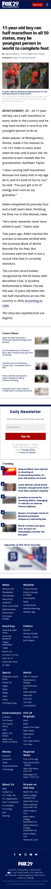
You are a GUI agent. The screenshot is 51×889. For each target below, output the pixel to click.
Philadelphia (7, 592)
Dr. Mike (6, 665)
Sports (6, 672)
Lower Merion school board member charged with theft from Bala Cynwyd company (33, 487)
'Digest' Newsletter (7, 643)
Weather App (29, 612)
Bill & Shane (28, 730)
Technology (7, 769)
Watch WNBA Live (29, 835)
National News (9, 609)
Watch (27, 672)
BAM (25, 723)
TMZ (4, 729)
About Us (8, 784)
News (5, 584)
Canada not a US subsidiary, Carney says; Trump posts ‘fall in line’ (16, 365)
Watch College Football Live (29, 796)
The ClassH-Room (7, 725)
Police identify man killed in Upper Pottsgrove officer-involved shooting (14, 377)
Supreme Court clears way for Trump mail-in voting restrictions (17, 389)
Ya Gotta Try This (10, 655)
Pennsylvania (8, 595)
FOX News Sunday (7, 617)
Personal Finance (10, 766)
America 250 (8, 588)
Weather (28, 584)
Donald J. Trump (30, 637)
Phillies (5, 692)
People (42, 54)
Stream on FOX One (30, 786)
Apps (4, 788)
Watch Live (37, 5)
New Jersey (7, 599)
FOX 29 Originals (29, 714)
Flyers (5, 689)
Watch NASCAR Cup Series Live (30, 806)
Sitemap (6, 815)
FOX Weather (29, 598)
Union (5, 699)
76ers (4, 696)
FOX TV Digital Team (29, 54)
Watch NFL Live (30, 791)
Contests (6, 717)
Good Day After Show (9, 631)
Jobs (4, 812)
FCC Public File (9, 795)
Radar (26, 601)
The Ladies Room (31, 741)
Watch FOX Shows (7, 734)
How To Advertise (10, 802)
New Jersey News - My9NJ (31, 763)
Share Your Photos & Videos (10, 740)
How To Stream (30, 676)
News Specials (29, 692)
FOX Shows (7, 720)
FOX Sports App (9, 703)
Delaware (6, 602)
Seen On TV (7, 658)
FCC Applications (10, 798)
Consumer (7, 759)
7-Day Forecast (30, 588)
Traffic (5, 648)
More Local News (10, 606)
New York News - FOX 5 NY (31, 769)
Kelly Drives (28, 734)
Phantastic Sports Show (10, 677)
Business (6, 755)
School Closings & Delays (30, 593)
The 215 (27, 737)
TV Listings (7, 809)
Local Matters (29, 705)
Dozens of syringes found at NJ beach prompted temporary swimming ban (33, 516)
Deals (5, 762)
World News (7, 612)
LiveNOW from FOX (30, 687)
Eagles (5, 686)
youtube (31, 854)
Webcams (27, 695)
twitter (20, 854)
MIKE (25, 720)
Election (26, 630)
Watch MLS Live (30, 839)
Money (6, 751)
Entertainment (11, 713)
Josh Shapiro (29, 640)
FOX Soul (27, 698)
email (36, 854)
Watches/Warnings (31, 608)
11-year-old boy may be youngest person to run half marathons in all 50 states (24, 92)
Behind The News (31, 727)
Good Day (8, 626)
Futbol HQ (7, 682)
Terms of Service (27, 452)
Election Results (30, 633)
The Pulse (27, 744)
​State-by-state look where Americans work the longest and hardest (16, 339)
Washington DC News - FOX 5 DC (31, 775)
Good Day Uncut (10, 661)
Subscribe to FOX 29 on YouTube (22, 544)
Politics (28, 626)
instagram (25, 854)
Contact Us (7, 791)
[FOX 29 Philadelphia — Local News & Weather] (10, 4)
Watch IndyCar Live (30, 812)
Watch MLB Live (30, 801)
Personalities (8, 805)
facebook (14, 854)
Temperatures (29, 605)
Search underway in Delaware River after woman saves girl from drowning (17, 352)
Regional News (28, 753)
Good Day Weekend (7, 637)
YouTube (27, 702)
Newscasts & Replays (29, 681)
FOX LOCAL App (30, 759)
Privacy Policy (28, 449)
